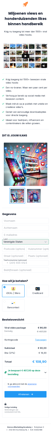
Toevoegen (41, 339)
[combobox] (5, 262)
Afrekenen (24, 394)
